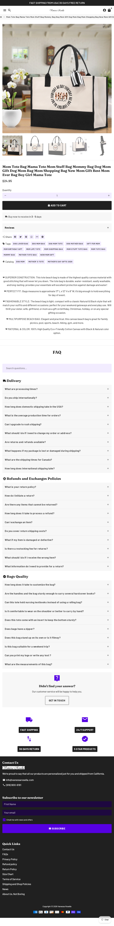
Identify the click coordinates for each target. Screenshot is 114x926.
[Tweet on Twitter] (20, 237)
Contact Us (8, 849)
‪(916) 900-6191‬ (12, 784)
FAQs (5, 854)
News (5, 889)
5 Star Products (85, 748)
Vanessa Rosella (64, 906)
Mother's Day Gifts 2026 (60, 261)
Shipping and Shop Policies (16, 883)
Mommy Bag (9, 255)
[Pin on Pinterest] (26, 237)
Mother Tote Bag (28, 255)
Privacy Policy (9, 859)
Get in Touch (57, 700)
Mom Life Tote (33, 249)
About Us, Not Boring (13, 893)
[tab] (57, 227)
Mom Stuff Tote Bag (77, 249)
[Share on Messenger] (42, 237)
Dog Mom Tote (56, 243)
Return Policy (9, 869)
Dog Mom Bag (38, 243)
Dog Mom (20, 261)
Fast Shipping (29, 729)
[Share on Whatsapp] (31, 237)
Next (109, 78)
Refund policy (9, 864)
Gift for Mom (93, 243)
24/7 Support (85, 729)
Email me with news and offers (20, 820)
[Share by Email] (37, 237)
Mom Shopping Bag (53, 249)
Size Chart (7, 874)
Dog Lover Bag (20, 243)
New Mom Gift (47, 255)
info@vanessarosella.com (18, 779)
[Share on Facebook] (15, 237)
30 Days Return (29, 748)
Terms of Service (11, 879)
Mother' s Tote (36, 261)
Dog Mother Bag (74, 243)
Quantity (6, 189)
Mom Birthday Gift (13, 249)
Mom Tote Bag (98, 249)
